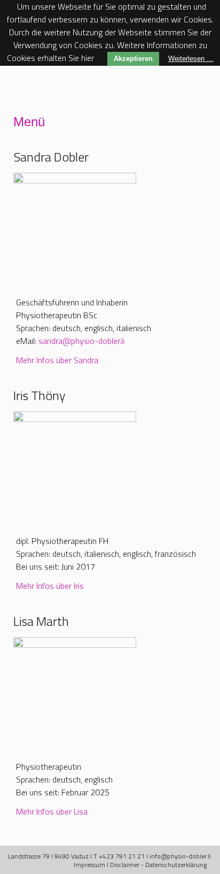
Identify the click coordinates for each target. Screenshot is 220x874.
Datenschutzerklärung (176, 865)
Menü (29, 121)
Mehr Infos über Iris (50, 585)
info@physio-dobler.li (180, 856)
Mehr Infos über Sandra (57, 360)
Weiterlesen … (191, 59)
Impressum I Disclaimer (106, 865)
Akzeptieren (133, 59)
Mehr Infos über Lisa (53, 811)
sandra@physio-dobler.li (81, 340)
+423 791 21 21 (122, 856)
